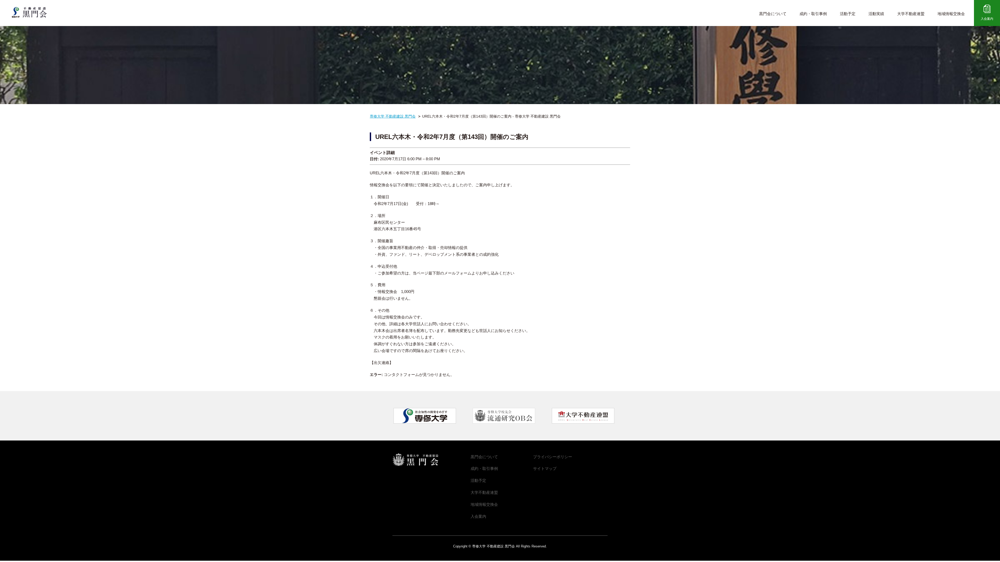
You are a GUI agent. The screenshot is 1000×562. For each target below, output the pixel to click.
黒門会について (772, 13)
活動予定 (847, 13)
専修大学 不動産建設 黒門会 (33, 12)
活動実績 (876, 13)
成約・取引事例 (813, 13)
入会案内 (987, 19)
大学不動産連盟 (910, 13)
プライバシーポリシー (552, 457)
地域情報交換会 (951, 13)
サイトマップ (545, 468)
